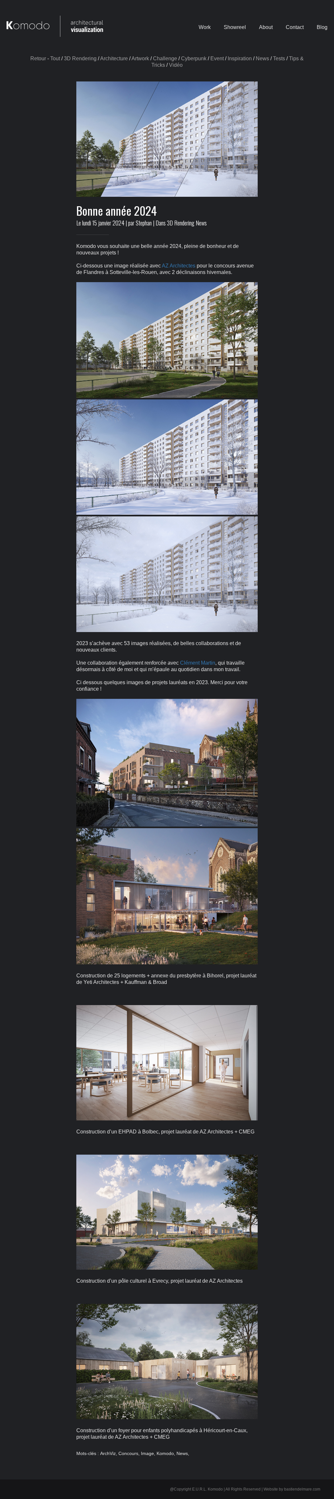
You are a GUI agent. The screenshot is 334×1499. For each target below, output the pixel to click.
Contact (295, 26)
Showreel (235, 26)
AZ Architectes (178, 265)
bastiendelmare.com (302, 1489)
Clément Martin (197, 663)
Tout (55, 58)
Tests (279, 58)
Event (217, 58)
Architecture (114, 58)
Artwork (140, 58)
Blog (322, 26)
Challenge (165, 58)
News (262, 58)
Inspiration (240, 58)
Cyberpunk (193, 58)
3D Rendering (80, 58)
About (266, 26)
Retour (38, 58)
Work (205, 26)
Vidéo (176, 65)
